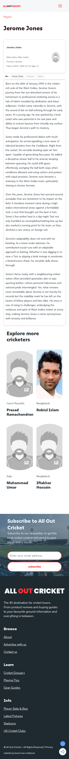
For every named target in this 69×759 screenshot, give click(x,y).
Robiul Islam (47, 410)
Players (7, 17)
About (8, 637)
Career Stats (17, 76)
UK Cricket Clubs (15, 731)
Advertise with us (15, 644)
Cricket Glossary (14, 673)
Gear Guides (12, 687)
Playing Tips (11, 680)
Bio (6, 76)
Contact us (10, 652)
